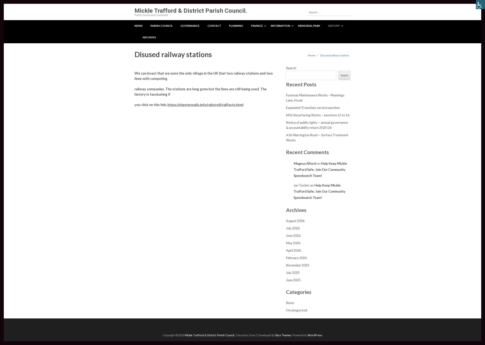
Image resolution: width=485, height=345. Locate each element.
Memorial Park (309, 25)
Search (291, 68)
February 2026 (296, 258)
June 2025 (293, 280)
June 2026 (293, 236)
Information (280, 25)
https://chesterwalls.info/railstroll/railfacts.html (205, 105)
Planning (236, 25)
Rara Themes (283, 335)
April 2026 (293, 250)
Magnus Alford (305, 163)
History (334, 25)
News (138, 25)
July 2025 (293, 273)
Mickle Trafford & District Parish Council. (191, 10)
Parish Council (161, 25)
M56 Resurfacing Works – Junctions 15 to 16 (318, 115)
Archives (149, 37)
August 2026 (295, 221)
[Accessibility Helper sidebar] (480, 4)
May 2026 (293, 243)
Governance (190, 25)
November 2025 (297, 265)
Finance (257, 25)
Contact (214, 25)
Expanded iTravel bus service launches (313, 108)
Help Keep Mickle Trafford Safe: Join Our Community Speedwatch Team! (320, 169)
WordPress (315, 335)
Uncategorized (296, 310)
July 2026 (293, 228)
